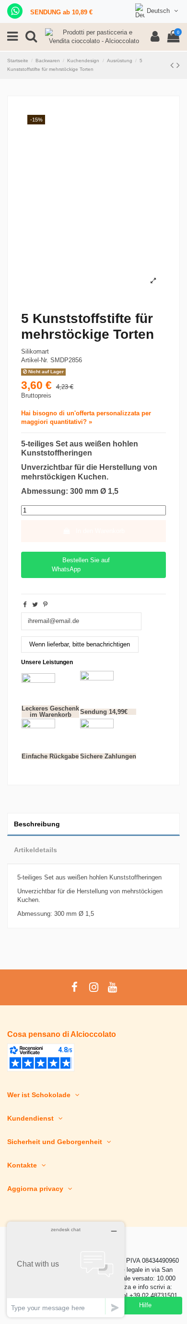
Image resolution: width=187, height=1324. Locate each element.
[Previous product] (173, 65)
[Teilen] (24, 604)
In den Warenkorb (100, 530)
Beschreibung (37, 824)
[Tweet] (35, 604)
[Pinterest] (45, 604)
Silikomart (35, 351)
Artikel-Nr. (34, 360)
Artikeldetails (35, 850)
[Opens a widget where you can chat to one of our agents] (65, 1269)
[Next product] (178, 65)
